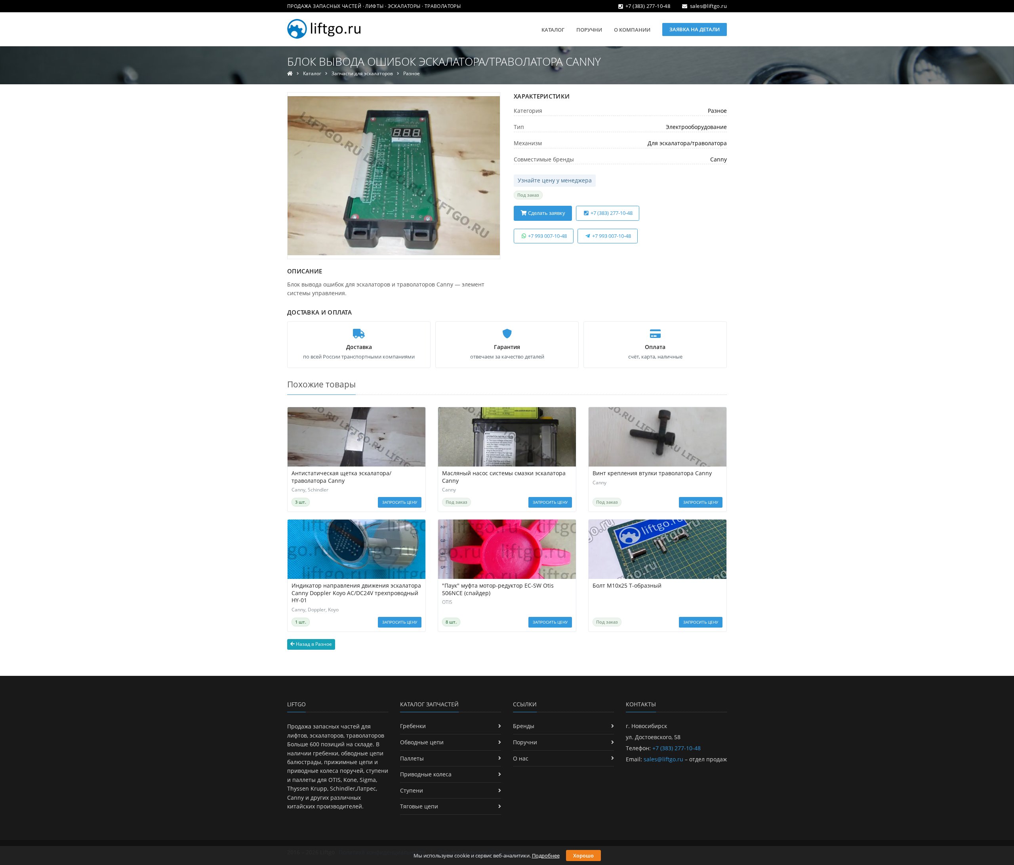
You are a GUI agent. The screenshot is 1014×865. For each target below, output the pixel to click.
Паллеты (412, 758)
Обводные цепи (422, 742)
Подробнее (546, 855)
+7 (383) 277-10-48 (647, 5)
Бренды (523, 726)
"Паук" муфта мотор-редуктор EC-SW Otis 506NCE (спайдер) (498, 589)
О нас (520, 758)
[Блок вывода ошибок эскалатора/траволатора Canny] (394, 176)
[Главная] (290, 73)
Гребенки (413, 726)
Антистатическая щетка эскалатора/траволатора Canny (341, 477)
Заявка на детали (694, 29)
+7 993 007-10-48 (547, 235)
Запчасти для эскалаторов (362, 73)
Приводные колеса (426, 774)
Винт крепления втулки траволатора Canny (652, 473)
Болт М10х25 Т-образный (627, 585)
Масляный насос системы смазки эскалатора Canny (504, 477)
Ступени (411, 790)
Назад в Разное (313, 644)
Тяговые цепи (419, 806)
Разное (411, 73)
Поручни (589, 29)
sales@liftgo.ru (708, 5)
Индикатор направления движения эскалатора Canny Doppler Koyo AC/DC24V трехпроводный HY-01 (356, 593)
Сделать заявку (546, 212)
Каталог (552, 29)
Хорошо (583, 855)
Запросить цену (399, 502)
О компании (632, 29)
